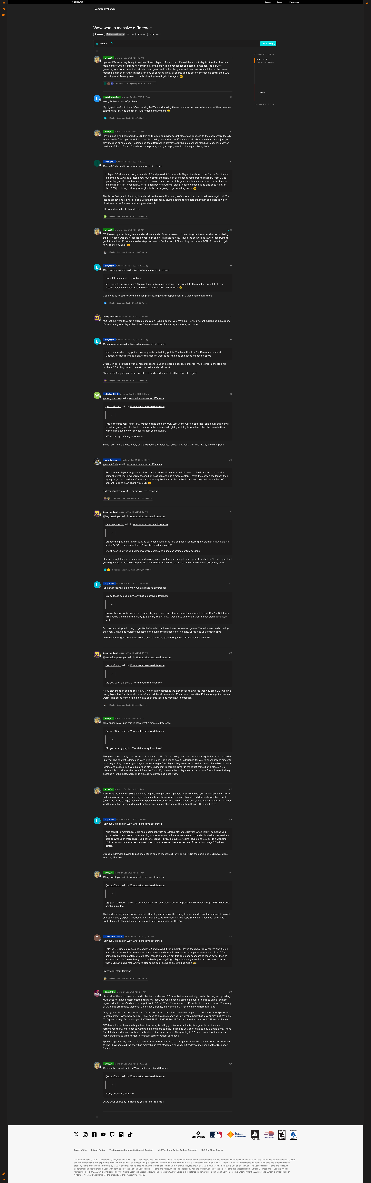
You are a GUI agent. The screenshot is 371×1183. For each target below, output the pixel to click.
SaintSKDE (110, 992)
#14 (230, 718)
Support (280, 2)
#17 (230, 873)
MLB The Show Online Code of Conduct (177, 1150)
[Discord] (121, 1134)
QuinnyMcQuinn (110, 316)
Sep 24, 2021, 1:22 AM (140, 97)
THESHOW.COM (78, 2)
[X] (76, 1134)
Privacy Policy (98, 1150)
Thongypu (109, 162)
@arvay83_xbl (110, 166)
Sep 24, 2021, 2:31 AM (134, 873)
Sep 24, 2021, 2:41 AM (143, 936)
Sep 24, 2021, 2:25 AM (134, 789)
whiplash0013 (111, 394)
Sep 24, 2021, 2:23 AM (134, 718)
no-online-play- (112, 460)
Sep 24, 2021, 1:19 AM (134, 58)
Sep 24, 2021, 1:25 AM (135, 162)
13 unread (261, 92)
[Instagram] (85, 1134)
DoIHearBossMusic (113, 936)
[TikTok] (130, 1134)
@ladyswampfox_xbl (114, 270)
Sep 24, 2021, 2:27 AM (135, 819)
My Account (294, 2)
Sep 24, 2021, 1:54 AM (135, 340)
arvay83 (109, 58)
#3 (231, 131)
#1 (231, 58)
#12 (230, 583)
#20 (230, 1064)
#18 (230, 936)
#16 (230, 819)
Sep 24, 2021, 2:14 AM (137, 653)
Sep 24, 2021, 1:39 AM (135, 266)
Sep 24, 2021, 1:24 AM (134, 131)
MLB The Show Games (212, 1150)
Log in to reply (268, 43)
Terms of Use (80, 1150)
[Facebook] (94, 1134)
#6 (231, 266)
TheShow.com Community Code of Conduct (131, 1150)
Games (268, 2)
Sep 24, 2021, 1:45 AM (137, 316)
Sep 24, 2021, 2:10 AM (137, 512)
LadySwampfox (112, 97)
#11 (231, 512)
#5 (231, 230)
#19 (230, 992)
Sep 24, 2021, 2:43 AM (134, 1064)
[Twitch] (112, 1134)
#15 (230, 789)
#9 (231, 394)
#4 (231, 162)
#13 (230, 653)
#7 (231, 316)
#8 (231, 340)
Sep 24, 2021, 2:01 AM (139, 394)
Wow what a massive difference (144, 166)
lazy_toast (109, 266)
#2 (231, 97)
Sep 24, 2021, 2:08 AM (141, 460)
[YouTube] (103, 1134)
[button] (3, 1173)
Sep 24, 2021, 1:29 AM (134, 230)
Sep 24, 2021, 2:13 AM (135, 583)
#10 (230, 460)
